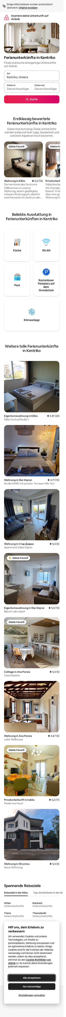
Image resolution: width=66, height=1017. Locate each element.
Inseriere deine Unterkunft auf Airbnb (29, 17)
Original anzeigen (28, 7)
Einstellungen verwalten (32, 995)
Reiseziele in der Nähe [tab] (16, 892)
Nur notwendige (32, 986)
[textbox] (18, 89)
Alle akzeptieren (32, 977)
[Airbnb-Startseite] (6, 17)
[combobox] (32, 77)
